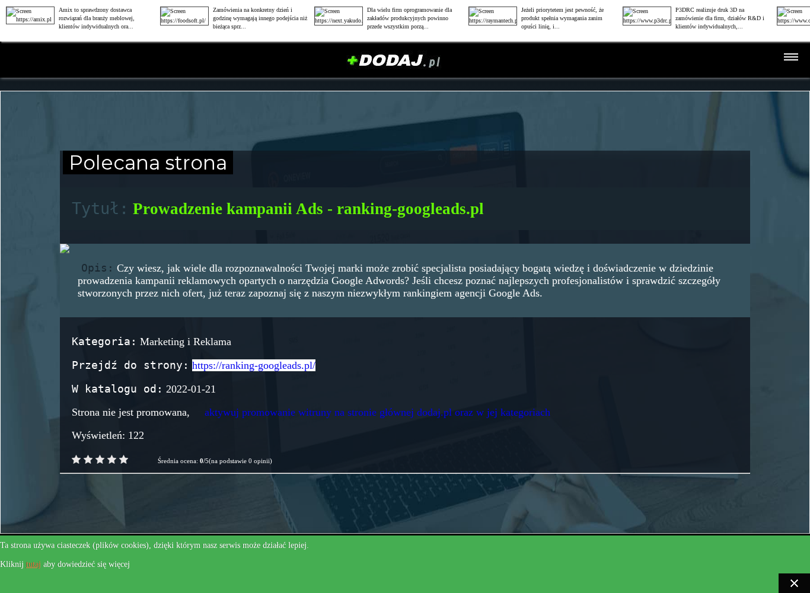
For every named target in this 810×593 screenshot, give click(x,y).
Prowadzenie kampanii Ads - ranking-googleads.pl (308, 209)
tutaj (33, 564)
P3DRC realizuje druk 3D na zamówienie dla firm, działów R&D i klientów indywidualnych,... (719, 18)
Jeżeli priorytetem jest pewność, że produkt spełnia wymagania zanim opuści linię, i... (562, 18)
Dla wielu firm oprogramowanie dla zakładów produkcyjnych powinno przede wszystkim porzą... (409, 18)
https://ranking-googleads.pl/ (253, 365)
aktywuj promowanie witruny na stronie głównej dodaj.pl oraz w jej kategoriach (377, 412)
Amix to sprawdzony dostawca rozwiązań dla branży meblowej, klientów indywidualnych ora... (97, 18)
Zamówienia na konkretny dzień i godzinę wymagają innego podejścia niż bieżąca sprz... (260, 18)
